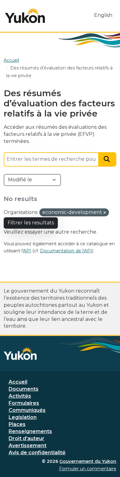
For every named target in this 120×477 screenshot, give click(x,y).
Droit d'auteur (26, 438)
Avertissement (27, 445)
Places (17, 424)
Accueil (18, 382)
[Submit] (107, 159)
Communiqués (27, 410)
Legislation (23, 417)
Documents (23, 389)
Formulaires (24, 403)
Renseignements (30, 431)
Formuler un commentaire (87, 468)
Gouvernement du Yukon (87, 461)
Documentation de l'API (66, 251)
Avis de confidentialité (37, 452)
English (103, 15)
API (27, 251)
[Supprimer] (104, 213)
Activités (20, 396)
